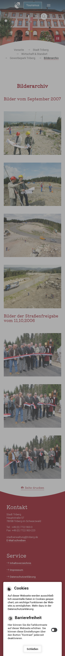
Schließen (32, 649)
